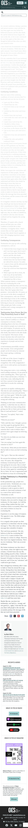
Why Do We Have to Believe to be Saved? (14, 694)
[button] (25, 2)
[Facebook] (7, 825)
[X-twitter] (11, 825)
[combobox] (12, 7)
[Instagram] (20, 825)
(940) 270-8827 (7, 815)
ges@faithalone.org (19, 815)
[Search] (25, 7)
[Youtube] (16, 825)
